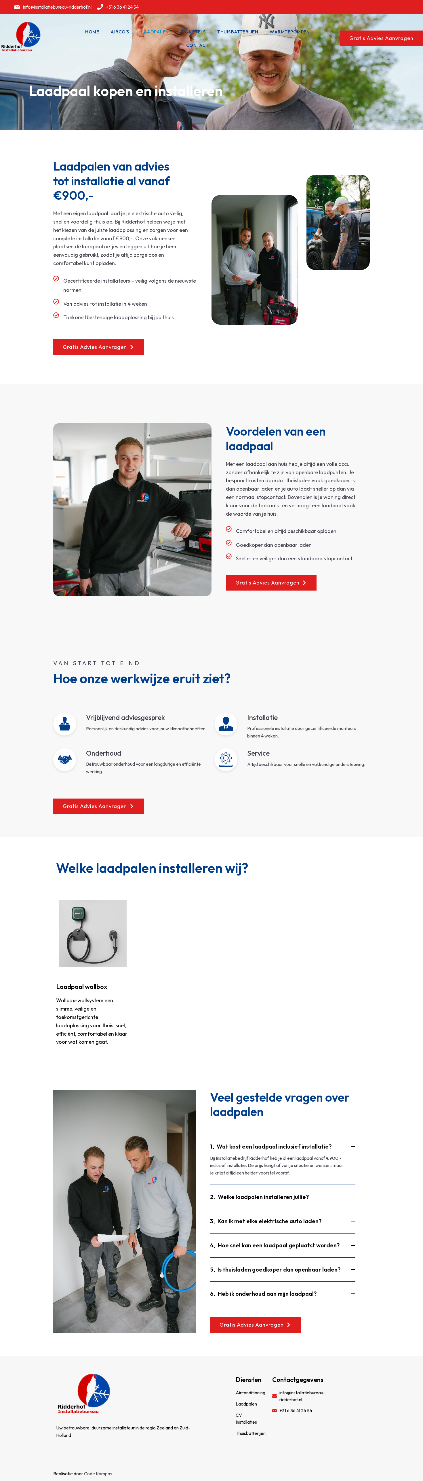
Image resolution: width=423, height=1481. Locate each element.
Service (258, 753)
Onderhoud (103, 753)
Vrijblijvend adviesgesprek (125, 717)
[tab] (282, 1145)
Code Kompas (98, 1473)
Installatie (262, 717)
